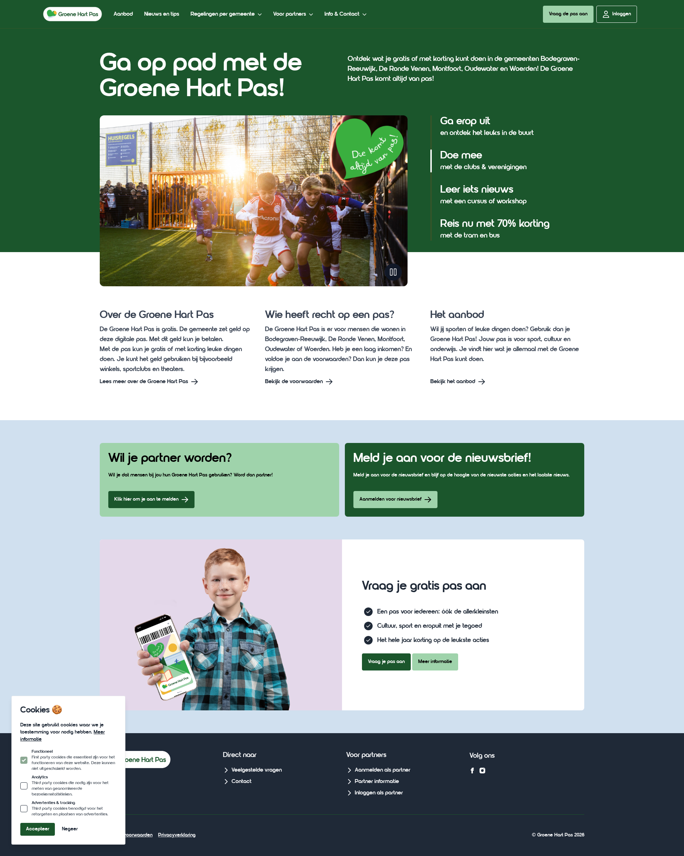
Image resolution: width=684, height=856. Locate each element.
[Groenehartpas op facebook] (472, 770)
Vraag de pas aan (568, 14)
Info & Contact (342, 14)
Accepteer (37, 829)
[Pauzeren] (393, 272)
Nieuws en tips (161, 14)
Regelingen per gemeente (223, 14)
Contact (242, 781)
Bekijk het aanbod (452, 382)
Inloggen (621, 14)
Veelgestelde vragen (257, 770)
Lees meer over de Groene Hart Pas (144, 382)
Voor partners (289, 14)
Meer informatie (435, 661)
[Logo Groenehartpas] (72, 14)
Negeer (70, 829)
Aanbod (123, 14)
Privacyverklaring (177, 835)
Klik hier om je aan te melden (146, 499)
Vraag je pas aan (386, 661)
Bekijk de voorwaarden (294, 382)
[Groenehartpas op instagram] (482, 770)
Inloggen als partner (379, 793)
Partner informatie (377, 781)
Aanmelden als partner (382, 770)
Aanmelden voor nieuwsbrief (390, 499)
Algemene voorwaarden (126, 835)
